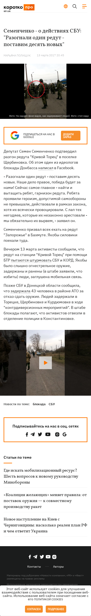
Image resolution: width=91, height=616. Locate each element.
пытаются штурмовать (31, 260)
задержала (20, 290)
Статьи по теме (18, 457)
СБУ (52, 404)
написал (45, 167)
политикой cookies (48, 599)
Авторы (58, 566)
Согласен (34, 609)
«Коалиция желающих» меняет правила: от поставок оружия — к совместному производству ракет (45, 501)
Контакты (34, 566)
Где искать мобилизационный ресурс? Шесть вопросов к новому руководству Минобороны (41, 476)
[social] (27, 434)
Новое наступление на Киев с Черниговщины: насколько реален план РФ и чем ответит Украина (45, 525)
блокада (39, 404)
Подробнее (56, 609)
